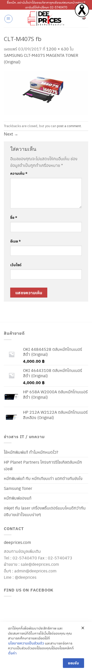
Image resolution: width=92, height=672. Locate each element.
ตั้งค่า (12, 653)
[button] (8, 19)
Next (11, 134)
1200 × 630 (57, 49)
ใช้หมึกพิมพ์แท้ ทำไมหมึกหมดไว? (31, 452)
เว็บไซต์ (15, 264)
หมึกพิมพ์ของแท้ (17, 498)
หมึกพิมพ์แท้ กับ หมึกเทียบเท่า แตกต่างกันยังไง (43, 478)
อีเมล (15, 241)
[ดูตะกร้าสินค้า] (84, 19)
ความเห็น (18, 173)
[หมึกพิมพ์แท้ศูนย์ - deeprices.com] (46, 19)
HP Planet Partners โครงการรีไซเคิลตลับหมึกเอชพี (43, 465)
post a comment (69, 126)
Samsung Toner (18, 488)
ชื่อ (13, 217)
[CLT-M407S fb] (46, 92)
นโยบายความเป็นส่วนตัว (26, 643)
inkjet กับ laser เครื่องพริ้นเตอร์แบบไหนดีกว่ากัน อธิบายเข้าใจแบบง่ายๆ (45, 511)
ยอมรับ (73, 663)
